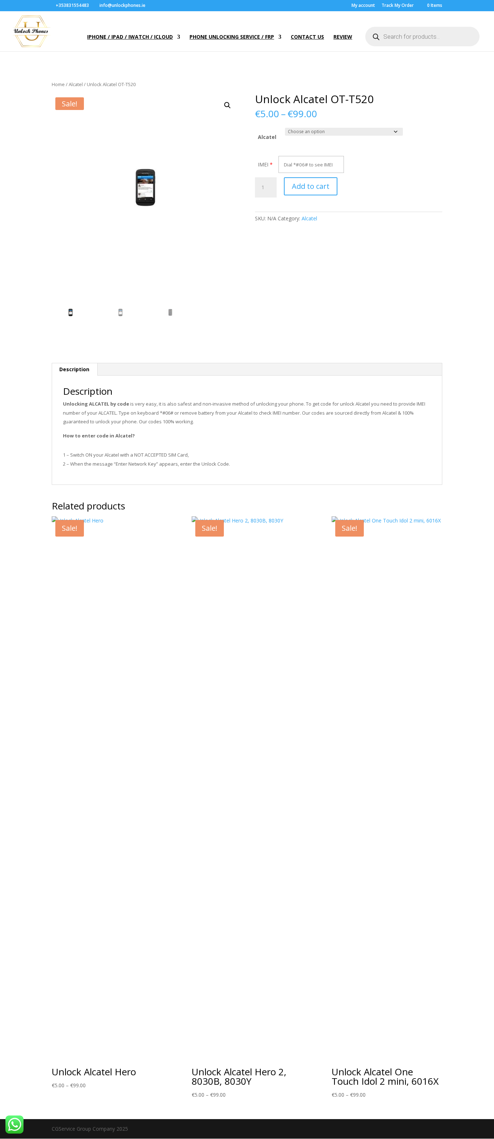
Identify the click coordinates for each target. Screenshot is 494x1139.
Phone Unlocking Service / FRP (231, 37)
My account (363, 5)
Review (342, 37)
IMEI (263, 164)
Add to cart (310, 186)
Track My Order (398, 5)
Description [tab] (74, 369)
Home (58, 84)
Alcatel (76, 84)
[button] (227, 105)
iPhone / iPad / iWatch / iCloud (130, 37)
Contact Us (307, 37)
